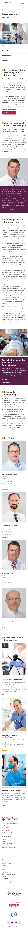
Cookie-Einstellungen (7, 882)
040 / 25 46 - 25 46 (8, 832)
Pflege (3, 845)
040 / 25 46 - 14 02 (8, 481)
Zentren (4, 841)
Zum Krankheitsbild (9, 112)
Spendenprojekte (6, 872)
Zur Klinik (4, 750)
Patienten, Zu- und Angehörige (9, 847)
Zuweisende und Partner (7, 849)
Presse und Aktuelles (7, 880)
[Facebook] (12, 922)
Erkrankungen (5, 861)
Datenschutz (5, 878)
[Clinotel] (14, 893)
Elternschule (5, 859)
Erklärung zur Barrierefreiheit (8, 874)
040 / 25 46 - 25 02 (8, 532)
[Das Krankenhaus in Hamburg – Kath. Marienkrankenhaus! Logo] (8, 3)
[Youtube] (19, 922)
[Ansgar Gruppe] (14, 905)
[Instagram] (15, 922)
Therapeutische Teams (7, 858)
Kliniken (4, 839)
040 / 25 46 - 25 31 (8, 627)
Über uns (4, 856)
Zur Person (5, 489)
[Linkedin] (8, 922)
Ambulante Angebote (7, 843)
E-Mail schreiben (7, 486)
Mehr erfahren (5, 695)
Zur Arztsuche (5, 382)
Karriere (4, 865)
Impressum (4, 876)
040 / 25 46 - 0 (7, 830)
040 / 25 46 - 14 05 (8, 483)
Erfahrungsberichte (6, 863)
